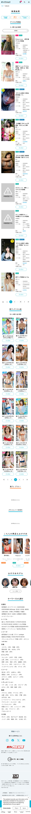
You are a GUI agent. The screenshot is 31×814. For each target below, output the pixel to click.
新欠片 (9, 614)
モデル (14, 695)
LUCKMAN (25, 141)
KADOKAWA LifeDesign (8, 609)
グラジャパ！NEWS (25, 17)
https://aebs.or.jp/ (4, 787)
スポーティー (20, 664)
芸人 (5, 709)
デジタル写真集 (6, 17)
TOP (2, 6)
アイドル (18, 693)
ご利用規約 (4, 792)
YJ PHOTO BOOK (20, 622)
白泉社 (14, 614)
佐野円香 (25, 111)
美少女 (6, 672)
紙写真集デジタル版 (7, 634)
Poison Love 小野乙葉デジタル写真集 (22, 40)
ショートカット (17, 659)
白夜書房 (19, 614)
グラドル (7, 693)
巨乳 (18, 657)
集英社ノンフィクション (9, 629)
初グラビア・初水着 (19, 717)
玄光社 (18, 609)
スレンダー (8, 657)
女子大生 (6, 697)
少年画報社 (16, 611)
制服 (16, 647)
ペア (5, 685)
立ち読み (21, 58)
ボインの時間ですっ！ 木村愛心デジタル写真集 (22, 215)
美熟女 (6, 674)
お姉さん (16, 672)
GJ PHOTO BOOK (7, 624)
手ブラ (6, 717)
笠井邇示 (25, 53)
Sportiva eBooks (21, 629)
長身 (13, 662)
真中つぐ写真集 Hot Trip (22, 277)
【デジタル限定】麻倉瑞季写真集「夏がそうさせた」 (22, 157)
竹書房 (22, 611)
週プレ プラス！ (15, 17)
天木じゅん (18, 129)
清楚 (5, 679)
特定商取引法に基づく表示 (8, 795)
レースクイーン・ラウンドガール (14, 699)
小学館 (11, 611)
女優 (5, 695)
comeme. (25, 289)
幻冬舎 (22, 609)
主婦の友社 (5, 611)
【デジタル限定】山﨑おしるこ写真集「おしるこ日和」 (22, 245)
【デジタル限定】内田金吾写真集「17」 (22, 94)
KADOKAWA (21, 607)
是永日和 (25, 263)
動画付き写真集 (6, 637)
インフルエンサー (9, 704)
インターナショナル (10, 666)
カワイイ (7, 677)
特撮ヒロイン (8, 706)
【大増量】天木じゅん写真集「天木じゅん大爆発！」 (22, 125)
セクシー (18, 677)
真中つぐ (18, 279)
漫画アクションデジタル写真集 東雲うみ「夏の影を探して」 (22, 67)
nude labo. (4, 641)
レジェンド (20, 706)
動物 (14, 719)
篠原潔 (24, 230)
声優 (23, 695)
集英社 (27, 609)
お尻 (5, 659)
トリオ (13, 685)
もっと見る (15, 591)
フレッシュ (7, 664)
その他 (23, 719)
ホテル (6, 687)
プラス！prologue (19, 634)
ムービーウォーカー (7, 616)
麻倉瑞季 (18, 161)
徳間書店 (4, 614)
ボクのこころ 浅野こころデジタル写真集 (22, 188)
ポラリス (26, 639)
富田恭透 (25, 202)
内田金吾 (18, 97)
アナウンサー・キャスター (11, 702)
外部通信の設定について (22, 795)
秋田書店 (4, 607)
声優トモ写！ (19, 639)
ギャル (22, 666)
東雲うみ (18, 71)
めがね (16, 649)
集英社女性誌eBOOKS (21, 626)
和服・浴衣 (7, 651)
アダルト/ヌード (6, 711)
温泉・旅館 (16, 687)
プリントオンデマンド (8, 639)
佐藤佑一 (25, 80)
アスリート (14, 709)
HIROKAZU (25, 173)
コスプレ (7, 647)
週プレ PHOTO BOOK (8, 622)
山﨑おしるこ (19, 249)
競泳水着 (6, 649)
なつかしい (17, 674)
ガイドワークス (12, 607)
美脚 (5, 662)
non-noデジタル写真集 (8, 626)
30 (20, 301)
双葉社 (24, 614)
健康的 (22, 662)
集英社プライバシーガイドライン (17, 792)
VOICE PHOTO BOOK (18, 637)
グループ (23, 685)
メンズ (6, 719)
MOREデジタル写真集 (19, 624)
